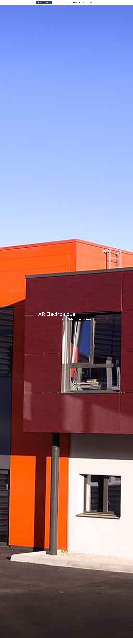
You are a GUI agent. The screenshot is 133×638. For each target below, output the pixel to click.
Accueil (69, 2)
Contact (75, 2)
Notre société (81, 2)
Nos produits (89, 2)
